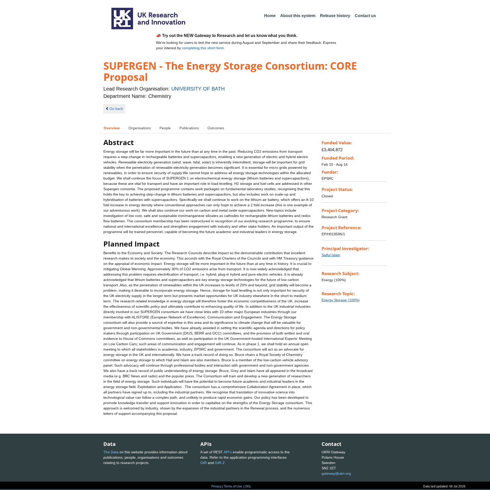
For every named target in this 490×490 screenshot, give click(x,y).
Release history (335, 16)
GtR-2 (220, 463)
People (165, 128)
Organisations (139, 128)
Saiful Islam (331, 255)
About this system (297, 16)
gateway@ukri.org (336, 473)
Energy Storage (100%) (341, 300)
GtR (203, 463)
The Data (110, 452)
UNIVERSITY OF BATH (198, 89)
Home (270, 16)
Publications (189, 128)
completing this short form (203, 48)
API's (228, 452)
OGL (248, 486)
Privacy (216, 486)
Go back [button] (116, 109)
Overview (112, 128)
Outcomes (215, 128)
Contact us (365, 16)
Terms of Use (233, 486)
